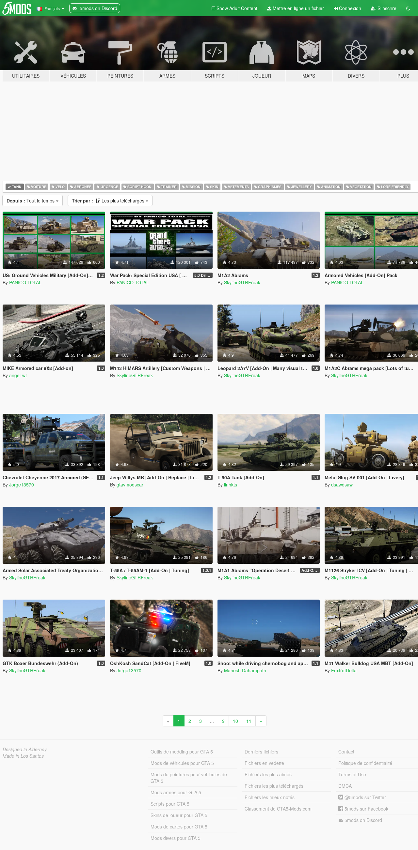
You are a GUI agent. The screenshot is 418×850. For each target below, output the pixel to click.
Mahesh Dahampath (245, 670)
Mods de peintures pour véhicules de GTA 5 (189, 777)
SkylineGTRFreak (242, 282)
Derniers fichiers (261, 751)
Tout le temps (31, 200)
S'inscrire (386, 8)
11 (248, 721)
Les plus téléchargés (109, 200)
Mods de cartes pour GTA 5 (179, 826)
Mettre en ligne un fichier (297, 8)
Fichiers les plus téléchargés (274, 786)
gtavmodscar (130, 484)
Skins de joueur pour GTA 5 (179, 815)
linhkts (230, 484)
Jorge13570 (21, 484)
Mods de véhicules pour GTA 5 (182, 763)
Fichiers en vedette (264, 763)
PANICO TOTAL (25, 282)
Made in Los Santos (23, 756)
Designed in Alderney (25, 749)
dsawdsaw (342, 484)
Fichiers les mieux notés (270, 797)
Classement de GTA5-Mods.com (278, 808)
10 (235, 721)
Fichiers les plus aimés (268, 774)
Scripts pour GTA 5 (170, 803)
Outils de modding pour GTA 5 (182, 751)
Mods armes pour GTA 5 (176, 792)
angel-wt (18, 375)
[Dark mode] (408, 8)
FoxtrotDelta (344, 670)
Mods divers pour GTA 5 (176, 838)
